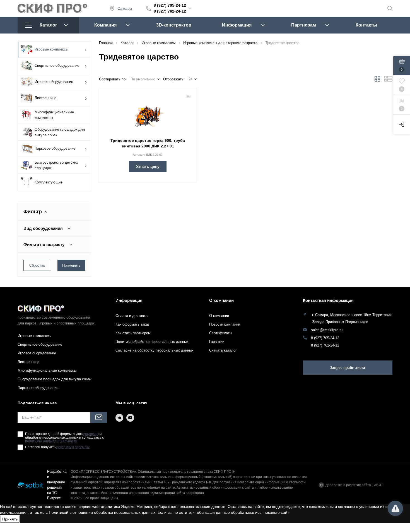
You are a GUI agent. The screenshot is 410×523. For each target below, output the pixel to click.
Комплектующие (48, 182)
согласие (90, 434)
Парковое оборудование (55, 148)
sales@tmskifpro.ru (327, 330)
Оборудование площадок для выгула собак (60, 132)
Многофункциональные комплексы (54, 115)
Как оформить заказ (132, 324)
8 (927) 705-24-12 (170, 5)
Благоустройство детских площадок (56, 165)
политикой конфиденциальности (51, 441)
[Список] (388, 80)
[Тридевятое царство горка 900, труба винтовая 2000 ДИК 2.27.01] (147, 114)
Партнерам (303, 25)
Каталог (48, 25)
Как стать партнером (133, 333)
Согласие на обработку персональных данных (154, 350)
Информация (237, 25)
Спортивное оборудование (57, 65)
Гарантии (216, 342)
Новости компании (224, 324)
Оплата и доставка (131, 316)
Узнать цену (148, 166)
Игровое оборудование (54, 82)
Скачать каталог (223, 350)
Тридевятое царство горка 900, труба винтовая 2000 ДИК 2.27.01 (147, 143)
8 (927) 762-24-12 (170, 11)
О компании (221, 300)
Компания (105, 25)
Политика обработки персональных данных (152, 342)
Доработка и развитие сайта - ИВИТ (354, 485)
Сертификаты (220, 333)
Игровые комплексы (51, 49)
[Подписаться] (98, 417)
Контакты (366, 25)
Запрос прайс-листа (347, 368)
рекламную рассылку (73, 447)
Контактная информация (328, 300)
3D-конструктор (173, 25)
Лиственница (45, 98)
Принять (10, 519)
